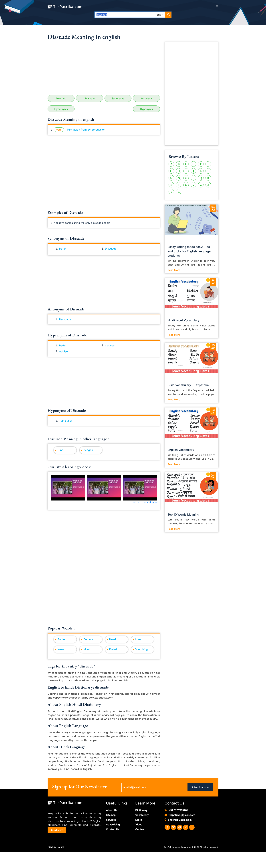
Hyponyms (146, 109)
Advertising (113, 824)
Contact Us (112, 829)
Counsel (110, 345)
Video (138, 824)
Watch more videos (145, 502)
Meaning (61, 98)
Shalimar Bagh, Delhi (180, 819)
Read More (174, 270)
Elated (113, 649)
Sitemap (111, 814)
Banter (62, 639)
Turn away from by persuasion (86, 129)
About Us (111, 810)
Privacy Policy (56, 846)
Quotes (139, 829)
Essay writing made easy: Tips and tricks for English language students (189, 251)
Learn (138, 819)
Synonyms (118, 98)
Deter (62, 248)
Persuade (65, 319)
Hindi (61, 450)
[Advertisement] (104, 68)
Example (90, 98)
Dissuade (111, 248)
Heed (112, 639)
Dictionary (141, 810)
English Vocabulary (181, 450)
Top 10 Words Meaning (183, 514)
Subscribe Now (200, 787)
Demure (88, 639)
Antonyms (146, 98)
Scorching (141, 649)
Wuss (61, 649)
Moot (86, 649)
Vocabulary (142, 814)
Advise (63, 351)
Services (111, 819)
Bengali (88, 450)
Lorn (138, 639)
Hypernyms (61, 109)
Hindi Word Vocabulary (184, 320)
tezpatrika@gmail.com (182, 814)
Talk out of (65, 420)
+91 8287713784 (178, 810)
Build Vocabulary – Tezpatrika (188, 385)
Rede (62, 345)
